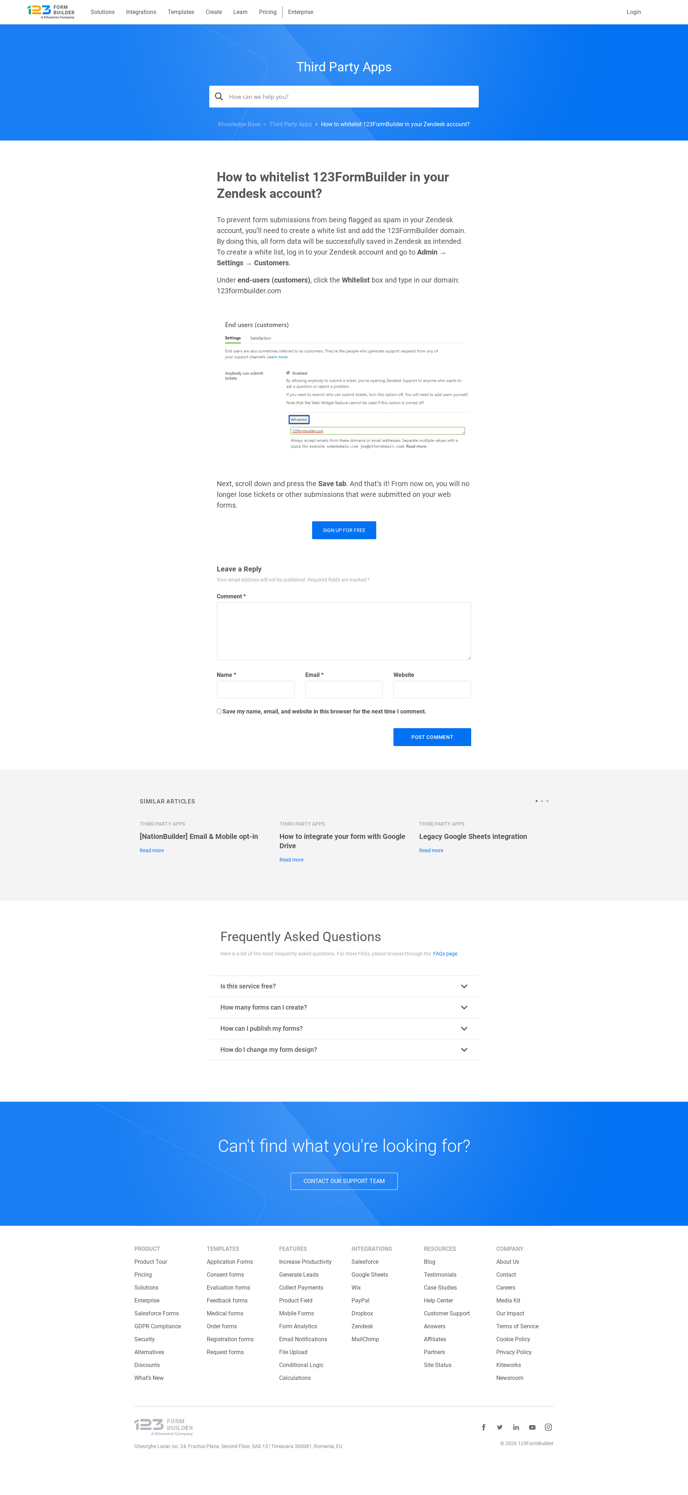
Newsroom (510, 1378)
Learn (240, 12)
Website (403, 674)
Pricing (268, 12)
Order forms (222, 1326)
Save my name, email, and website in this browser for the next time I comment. (324, 711)
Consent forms (225, 1274)
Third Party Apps (344, 67)
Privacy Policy (514, 1352)
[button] (538, 801)
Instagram (548, 1427)
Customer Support (447, 1313)
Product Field (295, 1300)
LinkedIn (516, 1427)
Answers (434, 1326)
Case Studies (440, 1287)
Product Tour (150, 1261)
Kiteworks (508, 1365)
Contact (506, 1274)
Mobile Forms (296, 1313)
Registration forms (230, 1339)
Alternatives (149, 1352)
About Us (507, 1261)
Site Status (438, 1365)
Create (214, 12)
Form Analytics (298, 1326)
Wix (356, 1287)
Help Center (438, 1300)
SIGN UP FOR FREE (344, 530)
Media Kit (508, 1300)
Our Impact (510, 1313)
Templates (181, 12)
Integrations (141, 12)
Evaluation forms (228, 1287)
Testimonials (440, 1274)
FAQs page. (446, 954)
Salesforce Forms (156, 1313)
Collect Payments (301, 1287)
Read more (152, 850)
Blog (429, 1261)
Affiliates (435, 1339)
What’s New (149, 1378)
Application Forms (230, 1261)
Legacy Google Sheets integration (473, 836)
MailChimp (365, 1339)
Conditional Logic (301, 1365)
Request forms (225, 1352)
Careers (505, 1287)
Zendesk (362, 1326)
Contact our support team (344, 1181)
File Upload (293, 1352)
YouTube (532, 1427)
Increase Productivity (305, 1261)
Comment (231, 596)
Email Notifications (303, 1339)
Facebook (483, 1427)
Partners (434, 1352)
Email (314, 674)
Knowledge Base (239, 124)
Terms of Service (517, 1326)
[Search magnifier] (216, 96)
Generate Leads (299, 1274)
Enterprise (300, 12)
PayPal (360, 1300)
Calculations (295, 1378)
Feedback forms (227, 1300)
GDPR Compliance (157, 1326)
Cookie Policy (513, 1339)
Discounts (147, 1365)
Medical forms (225, 1313)
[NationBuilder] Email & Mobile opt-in (199, 836)
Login (634, 12)
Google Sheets (370, 1274)
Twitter (499, 1427)
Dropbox (362, 1313)
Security (144, 1339)
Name (226, 674)
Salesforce (365, 1261)
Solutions (103, 12)
